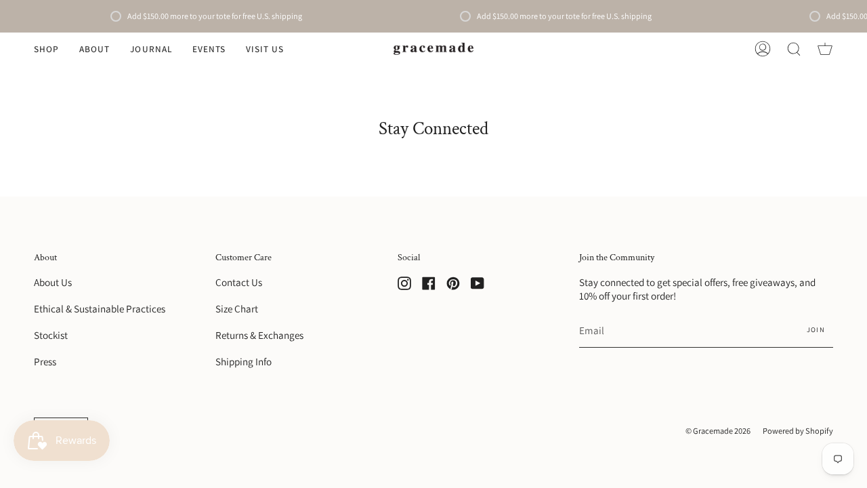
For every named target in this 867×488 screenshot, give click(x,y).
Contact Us (238, 282)
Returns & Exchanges (259, 335)
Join (816, 329)
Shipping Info (243, 361)
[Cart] (825, 49)
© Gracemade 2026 (717, 430)
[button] (46, 49)
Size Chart (236, 308)
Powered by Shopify (798, 430)
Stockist (51, 335)
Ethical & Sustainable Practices (99, 308)
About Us (53, 282)
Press (45, 361)
